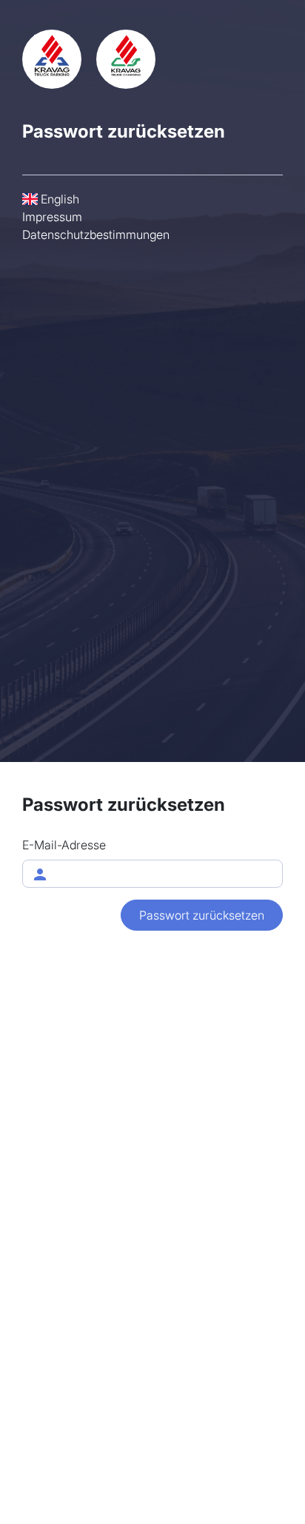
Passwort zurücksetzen (201, 915)
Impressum (52, 216)
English (58, 199)
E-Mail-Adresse (64, 844)
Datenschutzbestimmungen (96, 234)
